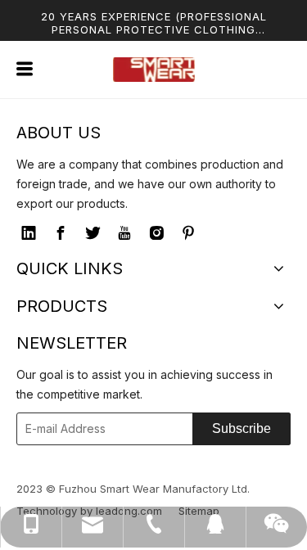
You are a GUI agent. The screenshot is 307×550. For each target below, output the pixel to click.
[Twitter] (92, 233)
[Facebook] (60, 233)
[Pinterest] (188, 233)
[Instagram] (156, 233)
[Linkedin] (28, 233)
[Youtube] (124, 233)
